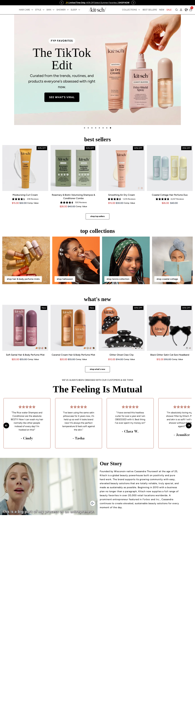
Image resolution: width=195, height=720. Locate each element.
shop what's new (97, 369)
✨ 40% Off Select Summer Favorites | (97, 2)
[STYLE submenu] (43, 9)
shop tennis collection (118, 279)
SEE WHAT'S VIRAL (62, 97)
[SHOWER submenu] (68, 9)
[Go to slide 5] (99, 127)
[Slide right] (133, 3)
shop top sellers (97, 216)
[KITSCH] (97, 9)
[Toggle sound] (92, 503)
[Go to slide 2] (88, 127)
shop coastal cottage (167, 279)
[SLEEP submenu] (79, 9)
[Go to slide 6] (103, 127)
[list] (97, 69)
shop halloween (65, 279)
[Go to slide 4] (95, 127)
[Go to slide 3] (92, 127)
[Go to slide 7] (106, 127)
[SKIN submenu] (53, 9)
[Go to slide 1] (84, 127)
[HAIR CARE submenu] (32, 9)
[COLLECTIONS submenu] (139, 9)
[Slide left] (62, 3)
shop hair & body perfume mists (23, 279)
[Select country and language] (186, 9)
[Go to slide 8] (110, 127)
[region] (97, 2)
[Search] (176, 10)
